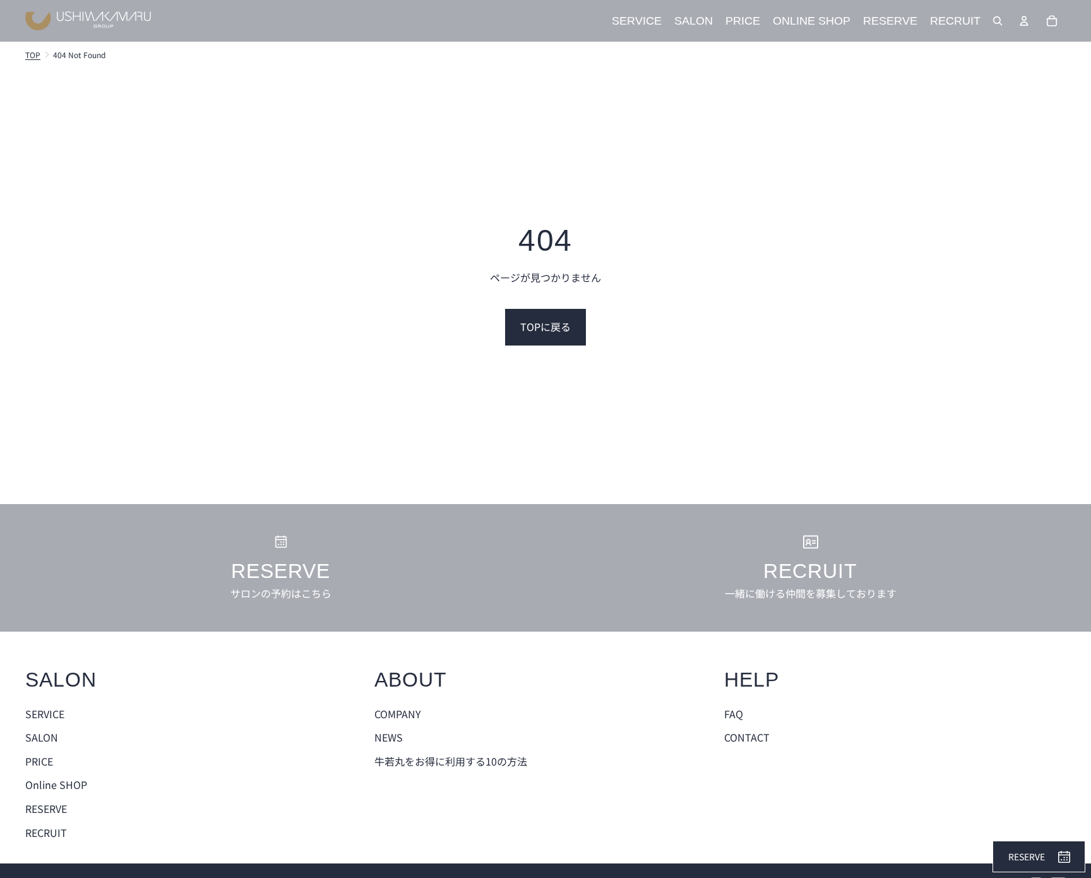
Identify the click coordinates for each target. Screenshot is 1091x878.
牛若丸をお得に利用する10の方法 (450, 761)
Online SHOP (56, 784)
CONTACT (747, 737)
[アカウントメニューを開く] (1024, 21)
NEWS (388, 737)
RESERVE (46, 808)
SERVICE (44, 713)
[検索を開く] (997, 21)
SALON (41, 737)
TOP (32, 54)
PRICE (39, 761)
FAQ (733, 713)
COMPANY (397, 713)
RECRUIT (46, 832)
